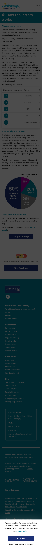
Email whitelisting (12, 392)
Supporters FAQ (12, 338)
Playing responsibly (13, 401)
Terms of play (11, 389)
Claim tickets (10, 334)
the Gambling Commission (16, 507)
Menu (37, 6)
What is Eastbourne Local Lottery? (20, 309)
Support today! (21, 236)
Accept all (21, 538)
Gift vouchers (11, 331)
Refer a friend (11, 350)
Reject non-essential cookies (21, 544)
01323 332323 (14, 426)
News (7, 312)
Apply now (9, 360)
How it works (10, 341)
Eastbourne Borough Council (20, 501)
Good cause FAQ (12, 370)
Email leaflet (10, 366)
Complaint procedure (14, 398)
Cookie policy (11, 318)
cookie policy (22, 531)
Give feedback (21, 268)
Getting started (12, 373)
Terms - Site (10, 385)
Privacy (8, 315)
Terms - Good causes (14, 382)
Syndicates (10, 347)
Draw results (10, 344)
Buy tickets (10, 328)
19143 (7, 512)
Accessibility (10, 395)
